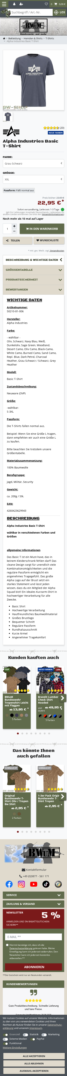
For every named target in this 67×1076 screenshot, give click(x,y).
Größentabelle (19, 270)
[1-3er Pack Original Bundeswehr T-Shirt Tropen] (50, 778)
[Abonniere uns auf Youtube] (33, 884)
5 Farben (16, 719)
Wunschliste (49, 240)
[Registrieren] (21, 4)
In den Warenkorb (43, 229)
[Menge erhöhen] (14, 226)
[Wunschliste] (46, 4)
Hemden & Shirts (33, 38)
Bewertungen (17, 289)
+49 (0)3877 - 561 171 (35, 876)
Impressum (35, 1028)
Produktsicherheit (22, 279)
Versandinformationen (53, 214)
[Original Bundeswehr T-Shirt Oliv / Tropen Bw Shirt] (17, 778)
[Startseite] (33, 27)
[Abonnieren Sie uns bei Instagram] (21, 884)
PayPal (40, 1038)
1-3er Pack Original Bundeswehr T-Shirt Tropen (50, 798)
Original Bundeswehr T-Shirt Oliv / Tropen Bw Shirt (16, 800)
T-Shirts (50, 38)
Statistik (34, 1034)
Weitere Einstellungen (15, 1047)
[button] (58, 4)
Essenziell (14, 1034)
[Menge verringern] (14, 231)
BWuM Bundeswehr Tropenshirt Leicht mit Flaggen (16, 701)
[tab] (33, 260)
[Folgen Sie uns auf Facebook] (9, 884)
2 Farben (16, 817)
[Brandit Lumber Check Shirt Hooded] (50, 680)
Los (62, 12)
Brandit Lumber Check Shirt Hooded (48, 700)
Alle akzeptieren (34, 1056)
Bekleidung (14, 38)
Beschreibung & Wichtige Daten (32, 260)
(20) (62, 127)
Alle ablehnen (34, 1063)
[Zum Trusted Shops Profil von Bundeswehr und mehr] (58, 884)
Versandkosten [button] (56, 250)
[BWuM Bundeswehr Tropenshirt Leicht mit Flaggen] (17, 680)
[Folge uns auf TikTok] (46, 884)
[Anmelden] (14, 4)
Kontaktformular (36, 869)
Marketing (54, 1034)
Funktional (15, 1043)
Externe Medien (18, 1038)
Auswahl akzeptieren (34, 1070)
